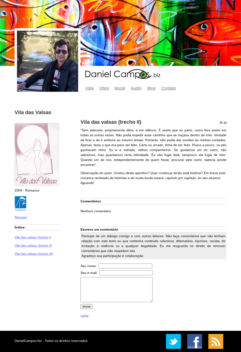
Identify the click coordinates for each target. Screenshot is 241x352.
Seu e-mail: (89, 273)
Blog (151, 88)
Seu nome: (89, 266)
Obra (104, 88)
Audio (136, 88)
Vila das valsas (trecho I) (33, 237)
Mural (119, 88)
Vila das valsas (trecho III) (34, 254)
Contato (168, 88)
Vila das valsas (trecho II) (33, 245)
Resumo (21, 217)
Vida (89, 88)
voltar (84, 315)
